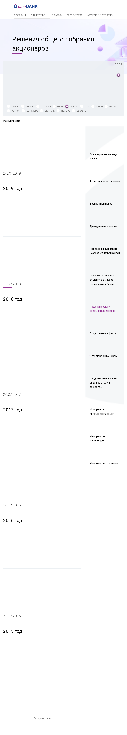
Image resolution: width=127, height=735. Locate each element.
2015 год (12, 631)
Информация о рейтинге (104, 463)
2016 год (12, 520)
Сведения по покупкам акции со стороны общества (103, 382)
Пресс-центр (74, 15)
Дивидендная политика (103, 226)
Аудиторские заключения (105, 181)
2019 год (12, 188)
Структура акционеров (103, 356)
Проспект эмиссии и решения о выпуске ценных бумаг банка (102, 279)
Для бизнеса (39, 15)
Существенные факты (103, 333)
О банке (57, 15)
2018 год (12, 299)
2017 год (12, 409)
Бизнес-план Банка (101, 203)
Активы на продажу (100, 15)
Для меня (20, 15)
